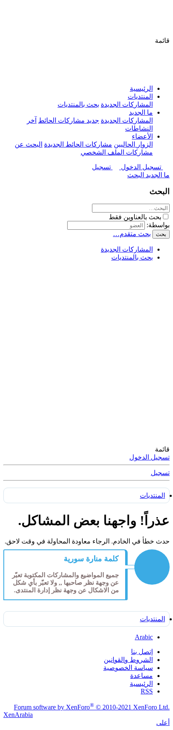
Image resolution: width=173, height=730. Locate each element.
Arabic (144, 637)
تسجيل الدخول (149, 457)
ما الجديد (141, 112)
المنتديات (140, 96)
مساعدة (141, 675)
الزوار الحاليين (133, 144)
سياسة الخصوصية (128, 667)
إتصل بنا (142, 651)
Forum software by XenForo (92, 707)
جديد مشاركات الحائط (68, 120)
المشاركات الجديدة (127, 104)
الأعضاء (142, 136)
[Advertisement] (86, 354)
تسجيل (160, 472)
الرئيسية (141, 88)
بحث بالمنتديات (78, 104)
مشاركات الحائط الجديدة (78, 144)
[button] (162, 40)
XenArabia (18, 714)
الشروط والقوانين (128, 659)
